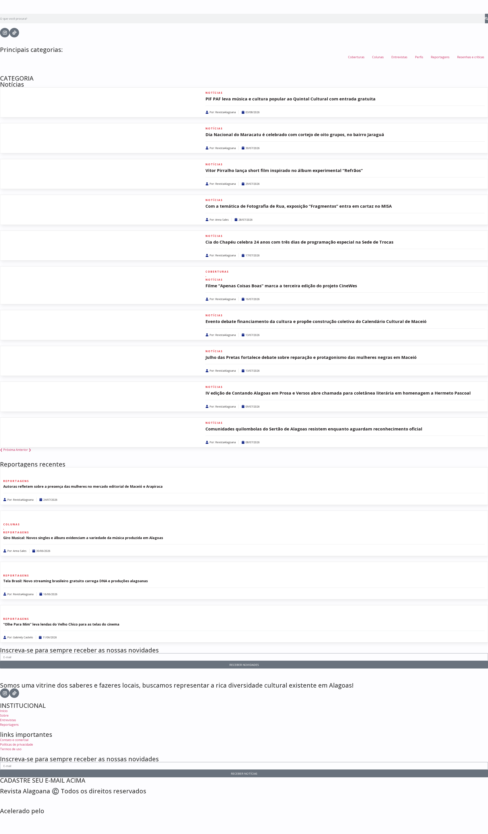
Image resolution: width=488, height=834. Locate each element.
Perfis (419, 57)
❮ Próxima (7, 450)
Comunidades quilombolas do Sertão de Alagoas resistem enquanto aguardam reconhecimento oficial (313, 429)
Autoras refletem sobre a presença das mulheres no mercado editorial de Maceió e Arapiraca (83, 486)
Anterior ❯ (23, 450)
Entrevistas (399, 57)
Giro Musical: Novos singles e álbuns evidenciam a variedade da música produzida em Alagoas (83, 537)
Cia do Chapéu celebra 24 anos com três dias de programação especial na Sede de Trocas (299, 242)
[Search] (486, 18)
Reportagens (440, 57)
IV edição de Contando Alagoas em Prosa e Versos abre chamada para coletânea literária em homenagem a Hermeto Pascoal (338, 393)
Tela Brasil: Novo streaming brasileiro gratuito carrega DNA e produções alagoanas (75, 581)
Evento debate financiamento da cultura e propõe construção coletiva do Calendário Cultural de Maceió (315, 321)
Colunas (378, 57)
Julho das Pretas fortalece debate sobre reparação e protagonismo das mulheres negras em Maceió (311, 357)
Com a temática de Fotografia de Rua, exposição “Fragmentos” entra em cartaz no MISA (298, 206)
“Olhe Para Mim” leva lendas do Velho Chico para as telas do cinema (61, 624)
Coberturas (356, 57)
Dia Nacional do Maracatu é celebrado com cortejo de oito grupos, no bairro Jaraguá (294, 134)
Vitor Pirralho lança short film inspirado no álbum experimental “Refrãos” (284, 170)
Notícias (12, 84)
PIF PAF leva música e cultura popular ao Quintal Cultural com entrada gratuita (290, 99)
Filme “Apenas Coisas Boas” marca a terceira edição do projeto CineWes (281, 285)
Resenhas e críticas (470, 57)
